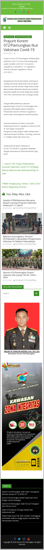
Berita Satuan (9, 37)
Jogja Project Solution (31, 546)
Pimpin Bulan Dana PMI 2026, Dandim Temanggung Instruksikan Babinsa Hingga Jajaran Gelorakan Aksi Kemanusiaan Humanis (21, 518)
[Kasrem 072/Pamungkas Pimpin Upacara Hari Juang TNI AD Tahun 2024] (22, 250)
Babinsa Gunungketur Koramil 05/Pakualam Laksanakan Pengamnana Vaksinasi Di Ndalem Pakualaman (22, 239)
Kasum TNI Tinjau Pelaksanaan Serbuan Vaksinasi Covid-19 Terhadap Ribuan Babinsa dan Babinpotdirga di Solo (20, 168)
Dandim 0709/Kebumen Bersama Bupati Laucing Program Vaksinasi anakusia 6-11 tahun (19, 203)
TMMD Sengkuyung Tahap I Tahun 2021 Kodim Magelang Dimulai (21, 185)
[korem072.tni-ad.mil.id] (4, 27)
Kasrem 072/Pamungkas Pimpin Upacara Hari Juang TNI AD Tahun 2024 (19, 275)
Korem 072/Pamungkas (23, 37)
